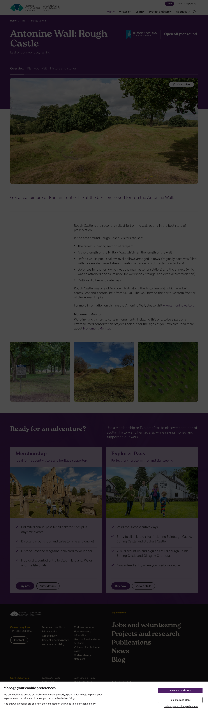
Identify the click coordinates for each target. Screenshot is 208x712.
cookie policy (88, 703)
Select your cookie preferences (181, 706)
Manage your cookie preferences (30, 688)
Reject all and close (180, 699)
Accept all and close (180, 690)
